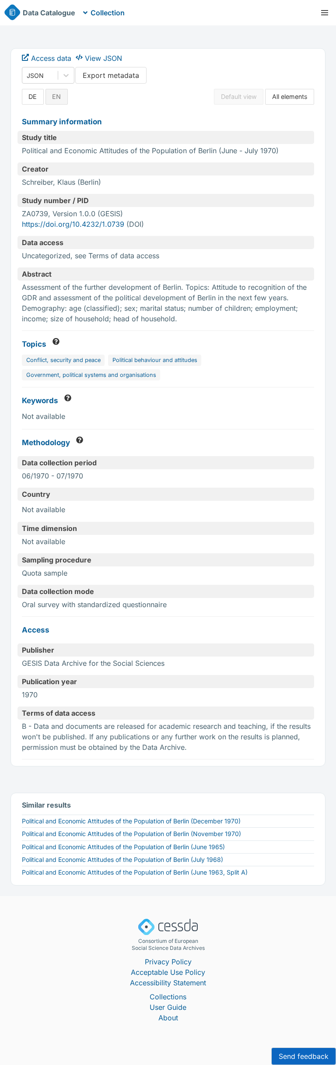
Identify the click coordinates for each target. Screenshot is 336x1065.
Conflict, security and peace (63, 360)
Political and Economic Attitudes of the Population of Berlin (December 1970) (131, 821)
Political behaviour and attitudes (154, 360)
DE (32, 96)
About (168, 1017)
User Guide (168, 1007)
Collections (168, 996)
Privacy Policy (168, 961)
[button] (324, 12)
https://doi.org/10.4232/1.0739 (73, 224)
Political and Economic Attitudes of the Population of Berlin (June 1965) (123, 847)
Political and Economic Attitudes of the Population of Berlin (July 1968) (122, 859)
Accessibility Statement (168, 982)
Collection (108, 12)
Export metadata (111, 75)
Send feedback (304, 1056)
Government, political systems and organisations (91, 375)
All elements (290, 96)
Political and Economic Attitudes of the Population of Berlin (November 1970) (131, 833)
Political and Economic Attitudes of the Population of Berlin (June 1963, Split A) (135, 872)
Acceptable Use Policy (168, 972)
